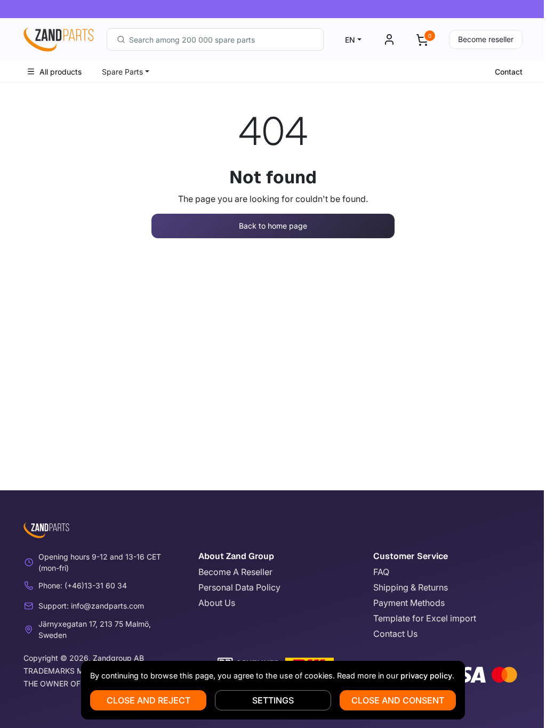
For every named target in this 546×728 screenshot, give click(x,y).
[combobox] (215, 39)
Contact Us (395, 633)
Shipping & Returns (410, 587)
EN (350, 39)
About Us (216, 602)
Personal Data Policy (239, 587)
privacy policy (426, 675)
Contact (509, 71)
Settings (273, 700)
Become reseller (485, 39)
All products (60, 71)
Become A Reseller (235, 572)
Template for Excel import (424, 618)
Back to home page (273, 225)
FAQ (381, 572)
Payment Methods (409, 602)
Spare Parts (122, 71)
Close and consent (397, 700)
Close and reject (148, 700)
